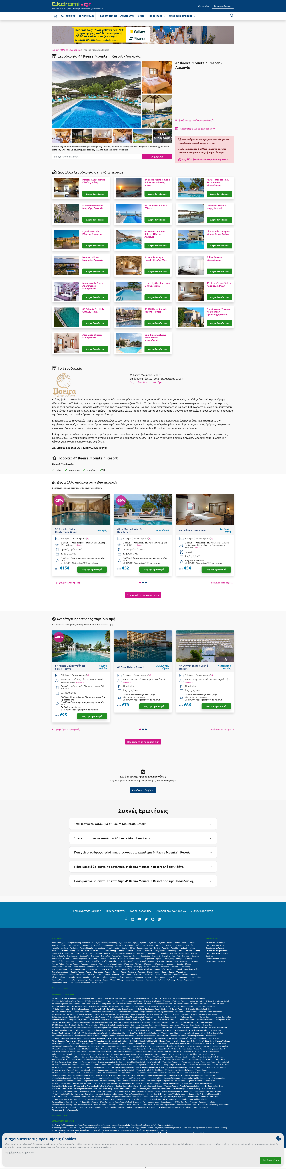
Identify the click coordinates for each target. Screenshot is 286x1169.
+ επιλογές (77, 545)
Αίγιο (184, 942)
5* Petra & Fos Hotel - (94, 310)
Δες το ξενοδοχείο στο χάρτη (146, 382)
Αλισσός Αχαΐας (75, 945)
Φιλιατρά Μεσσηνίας (125, 980)
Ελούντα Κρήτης (109, 950)
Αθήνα (169, 942)
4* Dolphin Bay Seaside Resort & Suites (151, 1009)
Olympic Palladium (195, 1080)
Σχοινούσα (172, 977)
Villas (141, 15)
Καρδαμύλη (84, 956)
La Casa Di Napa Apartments (63, 1051)
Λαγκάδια (95, 961)
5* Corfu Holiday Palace (61, 1011)
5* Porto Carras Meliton (128, 1011)
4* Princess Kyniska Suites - (154, 234)
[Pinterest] (153, 919)
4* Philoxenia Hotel (186, 1017)
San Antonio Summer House (100, 1051)
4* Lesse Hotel (123, 1014)
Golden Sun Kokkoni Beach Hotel (65, 1017)
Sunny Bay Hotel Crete (117, 1046)
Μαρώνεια (128, 964)
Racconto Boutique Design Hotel (104, 1043)
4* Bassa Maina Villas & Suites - (157, 182)
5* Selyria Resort (176, 1009)
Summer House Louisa (112, 1059)
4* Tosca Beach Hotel (142, 1003)
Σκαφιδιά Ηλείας (74, 977)
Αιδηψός (191, 942)
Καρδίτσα (95, 956)
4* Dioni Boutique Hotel (62, 1027)
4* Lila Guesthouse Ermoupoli (64, 1107)
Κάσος (135, 956)
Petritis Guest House (211, 1051)
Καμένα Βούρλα (58, 956)
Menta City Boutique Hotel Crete (168, 1091)
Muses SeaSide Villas (205, 1019)
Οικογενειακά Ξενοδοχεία (216, 958)
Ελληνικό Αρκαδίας (92, 950)
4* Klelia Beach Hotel (60, 1009)
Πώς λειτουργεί (115, 910)
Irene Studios (191, 1011)
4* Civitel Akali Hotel (211, 1072)
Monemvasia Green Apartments (65, 1110)
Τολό (198, 977)
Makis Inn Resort (195, 1067)
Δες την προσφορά (92, 569)
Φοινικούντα (151, 980)
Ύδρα (112, 980)
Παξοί (179, 969)
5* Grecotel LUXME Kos (161, 998)
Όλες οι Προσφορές (181, 15)
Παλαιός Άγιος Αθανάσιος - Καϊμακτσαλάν (148, 969)
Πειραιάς (141, 972)
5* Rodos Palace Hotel (186, 1019)
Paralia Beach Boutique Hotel (87, 1035)
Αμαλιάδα (98, 945)
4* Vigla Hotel (187, 1083)
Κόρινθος (112, 958)
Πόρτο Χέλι (80, 974)
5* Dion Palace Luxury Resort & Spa (146, 1006)
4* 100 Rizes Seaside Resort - (155, 310)
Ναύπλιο (174, 966)
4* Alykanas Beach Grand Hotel (170, 1011)
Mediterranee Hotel (90, 1049)
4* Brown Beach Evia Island (63, 1014)
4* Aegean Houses (126, 1083)
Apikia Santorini (120, 1078)
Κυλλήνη (188, 958)
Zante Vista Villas (151, 1096)
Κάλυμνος (195, 953)
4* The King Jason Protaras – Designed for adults (195, 1102)
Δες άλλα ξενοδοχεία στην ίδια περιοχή (204, 159)
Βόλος (132, 948)
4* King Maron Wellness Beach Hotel (90, 1046)
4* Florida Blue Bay (185, 1006)
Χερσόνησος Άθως (59, 982)
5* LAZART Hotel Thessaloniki (135, 1059)
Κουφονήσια (149, 958)
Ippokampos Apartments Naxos (166, 1083)
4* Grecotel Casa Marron (139, 998)
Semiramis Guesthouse (190, 1033)
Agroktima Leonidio (117, 1033)
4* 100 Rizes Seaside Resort (140, 1030)
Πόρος (71, 974)
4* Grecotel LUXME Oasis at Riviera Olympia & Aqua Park (130, 1017)
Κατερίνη (166, 956)
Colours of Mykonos (171, 1078)
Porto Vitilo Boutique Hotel (101, 1019)
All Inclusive (68, 15)
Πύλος (99, 974)
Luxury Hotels (108, 15)
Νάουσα (154, 966)
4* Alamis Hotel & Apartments (123, 1054)
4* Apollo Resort (171, 1086)
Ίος (91, 953)
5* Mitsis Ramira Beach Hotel (199, 1064)
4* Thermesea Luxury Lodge (162, 1064)
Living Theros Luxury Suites (146, 1072)
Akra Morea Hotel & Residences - (218, 182)
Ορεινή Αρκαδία (106, 969)
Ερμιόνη (130, 950)
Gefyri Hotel (220, 1059)
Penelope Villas (155, 1078)
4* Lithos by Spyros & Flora (133, 1080)
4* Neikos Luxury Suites (198, 1030)
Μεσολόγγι (148, 964)
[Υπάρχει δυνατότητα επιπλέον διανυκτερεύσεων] (88, 538)
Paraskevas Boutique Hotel (123, 1067)
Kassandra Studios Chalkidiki (90, 1107)
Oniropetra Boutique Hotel (142, 1025)
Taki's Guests (147, 1104)
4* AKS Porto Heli (79, 1006)
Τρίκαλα (72, 980)
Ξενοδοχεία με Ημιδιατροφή (217, 950)
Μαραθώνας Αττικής (114, 964)
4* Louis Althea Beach (101, 1096)
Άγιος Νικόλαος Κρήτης (128, 942)
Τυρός (105, 980)
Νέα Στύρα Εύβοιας (59, 969)
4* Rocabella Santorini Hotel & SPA (66, 1072)
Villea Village (210, 1075)
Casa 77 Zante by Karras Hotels (200, 1059)
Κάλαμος (173, 953)
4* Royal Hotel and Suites (181, 1049)
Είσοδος (205, 5)
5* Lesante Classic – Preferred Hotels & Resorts (133, 1091)
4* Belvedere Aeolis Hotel (180, 1043)
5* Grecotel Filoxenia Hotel (116, 998)
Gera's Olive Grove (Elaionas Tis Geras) (214, 1041)
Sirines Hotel (208, 1025)
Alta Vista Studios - (93, 336)
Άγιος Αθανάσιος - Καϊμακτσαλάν (80, 942)
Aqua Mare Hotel (175, 1075)
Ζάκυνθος (171, 950)
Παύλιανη (132, 972)
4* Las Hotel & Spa (123, 1049)
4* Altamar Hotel (203, 1017)
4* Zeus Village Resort (88, 1102)
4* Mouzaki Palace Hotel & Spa (104, 1011)
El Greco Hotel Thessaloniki (197, 1107)
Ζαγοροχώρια (159, 950)
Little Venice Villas (59, 1096)
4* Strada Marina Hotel (61, 1078)
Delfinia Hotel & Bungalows (127, 1086)
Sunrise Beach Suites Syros (212, 1086)
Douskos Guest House (82, 1078)
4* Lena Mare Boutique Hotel (189, 1072)
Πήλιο (163, 972)
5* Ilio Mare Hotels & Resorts (186, 1003)
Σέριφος (176, 974)
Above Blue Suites (120, 1027)
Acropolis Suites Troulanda (174, 1059)
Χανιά (179, 980)
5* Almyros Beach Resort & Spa (64, 1070)
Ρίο (123, 974)
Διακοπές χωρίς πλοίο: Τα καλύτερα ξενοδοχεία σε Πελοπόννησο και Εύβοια (142, 1125)
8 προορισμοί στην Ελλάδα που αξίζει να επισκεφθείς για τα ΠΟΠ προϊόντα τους (83, 1127)
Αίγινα (177, 942)
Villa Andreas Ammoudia (123, 1051)
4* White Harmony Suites (110, 1080)
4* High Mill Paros (223, 1019)
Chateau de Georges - (218, 233)
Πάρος (107, 972)
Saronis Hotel (162, 1035)
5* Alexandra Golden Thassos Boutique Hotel (92, 1027)
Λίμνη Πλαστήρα (181, 961)
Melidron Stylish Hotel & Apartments (141, 1107)
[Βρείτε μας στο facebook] (126, 919)
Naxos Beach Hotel (87, 1070)
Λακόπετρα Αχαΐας (109, 961)
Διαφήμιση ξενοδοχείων (171, 910)
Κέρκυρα (195, 956)
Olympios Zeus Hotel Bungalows (95, 1057)
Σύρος (162, 977)
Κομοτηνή (93, 958)
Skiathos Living (58, 1043)
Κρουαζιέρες (169, 958)
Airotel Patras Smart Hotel (212, 1033)
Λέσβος (151, 961)
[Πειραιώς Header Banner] (143, 34)
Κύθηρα (179, 958)
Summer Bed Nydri (154, 1094)
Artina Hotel (162, 1043)
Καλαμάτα (164, 953)
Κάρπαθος (105, 956)
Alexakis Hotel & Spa (92, 1059)
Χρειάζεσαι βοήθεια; (143, 790)
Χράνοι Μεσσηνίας (82, 982)
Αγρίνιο (162, 942)
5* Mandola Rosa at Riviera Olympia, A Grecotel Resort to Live (77, 998)
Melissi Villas (210, 1080)
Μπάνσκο (91, 966)
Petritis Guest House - (94, 181)
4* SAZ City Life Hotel (141, 1019)
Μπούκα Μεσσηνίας (105, 966)
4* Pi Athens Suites (101, 1054)
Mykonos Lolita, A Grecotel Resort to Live (204, 1094)
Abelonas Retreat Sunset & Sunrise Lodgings (129, 1099)
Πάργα (88, 972)
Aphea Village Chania (197, 1099)
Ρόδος (129, 974)
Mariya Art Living (59, 1075)
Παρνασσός (98, 972)
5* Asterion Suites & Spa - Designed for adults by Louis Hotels (121, 1075)
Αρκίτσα (64, 948)
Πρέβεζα (90, 974)
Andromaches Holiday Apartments (196, 1078)
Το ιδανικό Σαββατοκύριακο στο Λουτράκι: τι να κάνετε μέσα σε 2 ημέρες (81, 1125)
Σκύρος (105, 977)
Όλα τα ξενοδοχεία (59, 1115)
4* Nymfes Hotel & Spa (221, 1017)
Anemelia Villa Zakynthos (174, 1094)
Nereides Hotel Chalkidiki (129, 1104)
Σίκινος (55, 977)
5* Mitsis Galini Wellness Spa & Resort (67, 1001)
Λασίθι (130, 961)
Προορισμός (155, 15)
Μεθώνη (138, 964)
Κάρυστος (127, 956)
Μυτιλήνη (138, 966)
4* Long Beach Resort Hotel (217, 1001)
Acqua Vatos (199, 1049)
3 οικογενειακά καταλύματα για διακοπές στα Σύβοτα (143, 1133)
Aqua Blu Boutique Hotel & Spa (80, 1075)
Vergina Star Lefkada (192, 1051)
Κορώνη (121, 958)
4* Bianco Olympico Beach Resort (66, 1003)
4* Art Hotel (180, 1080)
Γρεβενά (184, 948)
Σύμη (156, 977)
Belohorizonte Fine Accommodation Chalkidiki (168, 1099)
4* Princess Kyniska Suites (139, 1046)
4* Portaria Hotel (200, 1027)
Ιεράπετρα (69, 953)
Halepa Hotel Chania (203, 1083)
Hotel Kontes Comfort (157, 1075)
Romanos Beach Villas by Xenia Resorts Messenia (72, 1104)
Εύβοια (138, 950)
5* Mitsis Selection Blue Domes (64, 1064)
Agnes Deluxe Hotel (118, 1057)
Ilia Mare (76, 1057)
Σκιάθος (86, 977)
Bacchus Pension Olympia (162, 1046)
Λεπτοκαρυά (141, 961)
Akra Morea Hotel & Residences (204, 1014)
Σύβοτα (148, 977)
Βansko (124, 948)
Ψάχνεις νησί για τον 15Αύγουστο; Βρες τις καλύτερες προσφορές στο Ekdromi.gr (135, 1130)
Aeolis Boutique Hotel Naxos (167, 1025)
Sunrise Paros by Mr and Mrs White (201, 1088)
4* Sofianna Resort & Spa (79, 1096)
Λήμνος (169, 961)
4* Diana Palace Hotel (218, 1027)
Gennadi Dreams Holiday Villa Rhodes (213, 1104)
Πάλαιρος (171, 969)
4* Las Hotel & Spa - (155, 207)
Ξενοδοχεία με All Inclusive (217, 953)
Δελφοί (55, 950)
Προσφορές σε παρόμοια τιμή (143, 741)
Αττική (109, 948)
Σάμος (157, 974)
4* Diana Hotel (181, 1030)
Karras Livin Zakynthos (84, 1094)
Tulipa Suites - (214, 258)
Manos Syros (214, 1038)
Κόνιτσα (103, 958)
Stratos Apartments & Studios (110, 1062)
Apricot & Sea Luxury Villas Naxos (109, 1094)
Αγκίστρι (143, 942)
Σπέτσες (129, 977)
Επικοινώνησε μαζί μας (87, 910)
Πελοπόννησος (153, 972)
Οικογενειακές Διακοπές (215, 961)
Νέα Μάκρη (185, 966)
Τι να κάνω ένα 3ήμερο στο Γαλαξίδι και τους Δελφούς (205, 1127)
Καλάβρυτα (152, 953)
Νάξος (146, 966)
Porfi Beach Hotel (104, 1091)
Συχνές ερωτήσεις (202, 910)
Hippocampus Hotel (105, 1070)
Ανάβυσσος (140, 945)
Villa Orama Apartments (163, 1057)
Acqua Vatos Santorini (146, 1035)
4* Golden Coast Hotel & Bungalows (96, 1003)
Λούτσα (94, 964)
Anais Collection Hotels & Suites (210, 1057)
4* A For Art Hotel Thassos (118, 1038)
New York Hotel (153, 1062)
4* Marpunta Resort (122, 1019)
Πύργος (107, 974)
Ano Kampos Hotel (59, 1059)
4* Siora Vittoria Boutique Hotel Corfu (143, 1033)
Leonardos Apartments (163, 1030)
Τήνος (192, 977)
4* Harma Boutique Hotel (176, 1067)
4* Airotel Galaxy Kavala (190, 1025)
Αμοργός (119, 945)
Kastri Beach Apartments (164, 1104)
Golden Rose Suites (178, 1035)
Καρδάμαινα (72, 956)
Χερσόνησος (189, 980)
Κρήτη (158, 958)
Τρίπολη (97, 980)
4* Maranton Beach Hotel (119, 1006)
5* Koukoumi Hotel (221, 1064)
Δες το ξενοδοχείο (95, 193)
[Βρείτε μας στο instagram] (133, 919)
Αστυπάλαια (100, 948)
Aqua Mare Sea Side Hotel (203, 1043)
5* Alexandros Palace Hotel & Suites (117, 1072)
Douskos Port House (182, 1027)
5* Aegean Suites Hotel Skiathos (208, 1091)
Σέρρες (185, 974)
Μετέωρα (169, 964)
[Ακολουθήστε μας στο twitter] (146, 919)
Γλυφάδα (174, 948)
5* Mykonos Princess (73, 1067)
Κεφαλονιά (56, 958)
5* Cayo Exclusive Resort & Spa (64, 1062)
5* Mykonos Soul (218, 1078)
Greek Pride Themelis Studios (79, 1054)
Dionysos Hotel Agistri (194, 1075)
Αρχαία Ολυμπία (86, 948)
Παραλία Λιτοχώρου (60, 972)
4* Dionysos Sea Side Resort (85, 1088)
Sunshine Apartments (125, 1035)
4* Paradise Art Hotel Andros (93, 1017)
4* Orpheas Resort (87, 1091)
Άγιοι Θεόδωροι (58, 942)
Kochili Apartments (196, 1035)
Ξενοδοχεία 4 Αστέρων (215, 945)
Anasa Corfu (210, 1067)
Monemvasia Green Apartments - (92, 286)
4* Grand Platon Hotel (98, 1006)
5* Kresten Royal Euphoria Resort (179, 1070)
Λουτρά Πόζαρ (58, 964)
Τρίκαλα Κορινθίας (84, 980)
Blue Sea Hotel (207, 1022)
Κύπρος (80, 961)
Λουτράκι (84, 964)
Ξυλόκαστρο (92, 969)
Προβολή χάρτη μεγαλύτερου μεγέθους (193, 120)
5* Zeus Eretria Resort (122, 1003)
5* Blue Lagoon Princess (205, 1006)
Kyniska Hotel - (92, 233)
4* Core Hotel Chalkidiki (145, 1043)
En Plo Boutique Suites (102, 1078)
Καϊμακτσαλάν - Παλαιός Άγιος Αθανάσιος (129, 953)
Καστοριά (156, 956)
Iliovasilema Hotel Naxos (62, 1088)
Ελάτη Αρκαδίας (76, 950)
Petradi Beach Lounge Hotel (84, 1083)
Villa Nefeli (180, 1064)
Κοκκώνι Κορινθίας (79, 958)
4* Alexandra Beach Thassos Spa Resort (94, 1041)
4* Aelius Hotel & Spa (169, 1033)
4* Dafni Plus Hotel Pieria (62, 1094)
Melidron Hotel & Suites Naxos (202, 1054)
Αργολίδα (180, 945)
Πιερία (171, 972)
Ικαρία (85, 953)
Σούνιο (113, 977)
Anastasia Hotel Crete (210, 1096)
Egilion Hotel (80, 1030)
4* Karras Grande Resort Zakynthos (114, 1025)
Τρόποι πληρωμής (140, 910)
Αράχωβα (170, 945)
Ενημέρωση (157, 156)
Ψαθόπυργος (97, 982)
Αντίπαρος (160, 945)
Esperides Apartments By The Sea (174, 1054)
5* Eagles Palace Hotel (108, 1083)
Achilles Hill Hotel (119, 1030)
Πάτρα (123, 972)
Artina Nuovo (57, 1067)
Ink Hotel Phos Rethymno (98, 1099)
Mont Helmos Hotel (218, 1030)
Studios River (180, 1046)
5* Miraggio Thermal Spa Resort (143, 1027)
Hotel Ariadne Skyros (141, 1088)
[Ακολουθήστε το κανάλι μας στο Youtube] (139, 919)
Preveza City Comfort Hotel (140, 1057)
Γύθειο (192, 948)
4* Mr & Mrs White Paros (148, 1054)
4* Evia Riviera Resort (61, 1006)
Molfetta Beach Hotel (137, 1078)
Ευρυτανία (148, 950)
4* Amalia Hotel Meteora (62, 1030)
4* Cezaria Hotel (165, 1027)
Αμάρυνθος (109, 945)
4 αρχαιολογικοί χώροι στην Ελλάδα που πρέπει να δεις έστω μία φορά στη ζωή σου (85, 1133)
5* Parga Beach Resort (216, 1049)
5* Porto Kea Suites (87, 1062)
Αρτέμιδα (73, 948)
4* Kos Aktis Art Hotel (125, 1070)
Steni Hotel (81, 1051)
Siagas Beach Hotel (148, 1011)
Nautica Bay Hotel (196, 1001)
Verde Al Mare (155, 1059)
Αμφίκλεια (129, 945)
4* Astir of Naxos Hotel (61, 1083)
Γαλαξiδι (165, 948)
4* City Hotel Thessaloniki (62, 1035)
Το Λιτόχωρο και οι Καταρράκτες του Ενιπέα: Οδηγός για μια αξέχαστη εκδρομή (149, 1127)
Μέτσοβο (179, 964)
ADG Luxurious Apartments (98, 1030)
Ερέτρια (121, 950)
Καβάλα (107, 953)
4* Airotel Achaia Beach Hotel (212, 1003)
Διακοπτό (64, 950)
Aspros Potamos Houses (134, 1094)
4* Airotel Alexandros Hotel (199, 1046)
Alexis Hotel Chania (167, 1072)
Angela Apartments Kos (189, 1086)
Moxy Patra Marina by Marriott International (132, 1022)
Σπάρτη (121, 977)
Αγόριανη (152, 942)
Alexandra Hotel (107, 1049)
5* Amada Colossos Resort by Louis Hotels (69, 1099)
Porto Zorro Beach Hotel (105, 1014)
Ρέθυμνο (115, 974)
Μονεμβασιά (57, 966)
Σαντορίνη (167, 974)
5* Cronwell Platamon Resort (174, 1001)
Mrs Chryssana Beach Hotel (187, 1022)
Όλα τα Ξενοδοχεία (71, 49)
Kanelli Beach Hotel (82, 1011)
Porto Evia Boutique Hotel (163, 1019)
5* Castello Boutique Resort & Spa (150, 1067)
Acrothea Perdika (119, 1041)
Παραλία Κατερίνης (191, 969)
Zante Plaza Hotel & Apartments (120, 1009)
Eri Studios (221, 1067)
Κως (87, 961)
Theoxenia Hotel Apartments (210, 1011)
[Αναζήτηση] (232, 15)
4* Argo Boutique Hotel (123, 1064)
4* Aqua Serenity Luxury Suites (172, 1096)
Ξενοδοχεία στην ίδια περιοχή (143, 594)
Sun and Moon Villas (144, 1051)
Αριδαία (189, 945)
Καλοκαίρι (87, 15)
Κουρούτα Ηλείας (134, 958)
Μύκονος (118, 966)
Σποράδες (139, 977)
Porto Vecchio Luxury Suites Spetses (157, 1102)
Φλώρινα (139, 980)
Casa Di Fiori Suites (144, 1083)
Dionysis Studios (108, 1035)
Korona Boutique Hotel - (156, 258)
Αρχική (55, 49)
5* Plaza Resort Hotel (102, 1064)
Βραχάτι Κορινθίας (144, 948)
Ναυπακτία (164, 966)
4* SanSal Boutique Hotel (134, 1062)
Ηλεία (180, 950)
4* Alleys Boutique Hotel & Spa (171, 1107)
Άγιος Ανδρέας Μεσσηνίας (106, 942)
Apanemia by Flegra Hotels (163, 1022)
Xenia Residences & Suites (151, 1086)
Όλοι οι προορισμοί (60, 988)
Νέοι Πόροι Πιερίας (77, 969)
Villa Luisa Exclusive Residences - (155, 337)
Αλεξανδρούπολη (59, 945)
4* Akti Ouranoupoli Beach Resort (66, 1049)
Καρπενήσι (116, 956)
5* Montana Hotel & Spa (132, 1001)
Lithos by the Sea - (157, 284)
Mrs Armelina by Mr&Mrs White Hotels (114, 1088)
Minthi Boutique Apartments (64, 1041)
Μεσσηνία (159, 964)
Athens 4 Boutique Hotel (185, 1057)
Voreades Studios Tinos (186, 1104)
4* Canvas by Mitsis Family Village (149, 1070)
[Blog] (159, 919)
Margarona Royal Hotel (78, 1019)
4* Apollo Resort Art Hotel (166, 1038)
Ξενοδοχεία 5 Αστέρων (215, 942)
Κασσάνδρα (145, 956)
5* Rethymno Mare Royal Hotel (64, 1091)
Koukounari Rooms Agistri (62, 1046)
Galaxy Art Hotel (126, 1043)
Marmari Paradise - (93, 207)
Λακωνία (122, 961)
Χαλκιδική (171, 980)
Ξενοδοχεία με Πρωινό (215, 948)
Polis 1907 (188, 1091)
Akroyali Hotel (91, 1025)
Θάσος (197, 950)
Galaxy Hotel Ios (58, 1054)
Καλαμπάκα (184, 953)
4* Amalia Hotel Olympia (102, 1022)
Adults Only (127, 15)
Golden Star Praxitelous (61, 1022)
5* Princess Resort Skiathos (77, 1043)
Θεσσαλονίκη (57, 953)
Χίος (71, 982)
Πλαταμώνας (181, 972)
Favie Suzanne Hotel (82, 1022)
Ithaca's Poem (164, 1041)
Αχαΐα (117, 948)
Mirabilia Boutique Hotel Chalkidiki (143, 1041)
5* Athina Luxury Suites (189, 1062)
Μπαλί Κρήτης (79, 966)
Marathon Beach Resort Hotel (185, 1041)
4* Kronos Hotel (98, 1009)
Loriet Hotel (221, 1043)
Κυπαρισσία (70, 961)
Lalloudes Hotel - (216, 207)
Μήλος (188, 964)
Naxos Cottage (179, 1088)
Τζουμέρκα (182, 977)
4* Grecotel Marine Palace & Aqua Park (189, 998)
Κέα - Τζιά (176, 956)
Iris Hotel (76, 1033)
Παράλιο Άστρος (77, 972)
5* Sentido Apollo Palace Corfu (96, 1067)
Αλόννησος (87, 945)
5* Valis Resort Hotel (93, 1001)
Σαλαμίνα (137, 974)
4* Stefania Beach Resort (165, 1017)
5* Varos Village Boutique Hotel (160, 1080)
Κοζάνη (66, 958)
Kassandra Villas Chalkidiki (114, 1107)
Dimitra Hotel (193, 1096)
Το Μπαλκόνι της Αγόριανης (94, 1038)
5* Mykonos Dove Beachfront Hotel (66, 1080)
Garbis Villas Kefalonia (61, 1033)
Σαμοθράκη (148, 974)
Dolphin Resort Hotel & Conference (126, 1096)
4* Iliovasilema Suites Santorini (94, 1033)
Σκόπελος (96, 977)
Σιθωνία (193, 974)
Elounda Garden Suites (92, 1072)
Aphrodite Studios (220, 1046)
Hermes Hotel (223, 1062)
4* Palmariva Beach (84, 1014)
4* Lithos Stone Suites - (219, 284)
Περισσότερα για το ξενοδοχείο (195, 128)
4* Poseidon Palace (112, 1001)
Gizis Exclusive (85, 1064)
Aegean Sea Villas (91, 1080)
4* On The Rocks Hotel (161, 1088)
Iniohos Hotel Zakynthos (62, 1086)
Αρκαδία (55, 948)
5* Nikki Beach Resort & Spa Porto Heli (68, 1025)
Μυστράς (128, 966)
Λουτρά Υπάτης (72, 964)
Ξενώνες (209, 956)
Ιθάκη (78, 953)
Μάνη (101, 964)
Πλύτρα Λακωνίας (59, 974)
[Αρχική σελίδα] (55, 16)
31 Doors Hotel (76, 1059)
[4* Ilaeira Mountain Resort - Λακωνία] (96, 93)
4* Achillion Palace (169, 1062)
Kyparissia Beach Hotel (159, 1049)
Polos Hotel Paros (208, 1062)
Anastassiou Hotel (140, 1049)
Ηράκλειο (188, 950)
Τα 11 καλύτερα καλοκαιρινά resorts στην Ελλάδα (185, 1133)
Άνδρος (150, 945)
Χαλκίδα (161, 980)
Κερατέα (185, 956)
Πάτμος (115, 972)
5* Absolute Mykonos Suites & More (66, 1038)
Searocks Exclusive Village (142, 1038)
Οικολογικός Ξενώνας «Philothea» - (219, 311)
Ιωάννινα (98, 953)
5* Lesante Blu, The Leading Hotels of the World (93, 1086)
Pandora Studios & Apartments (64, 1102)
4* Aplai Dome (201, 1070)
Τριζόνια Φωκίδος (59, 980)
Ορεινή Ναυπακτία (122, 969)
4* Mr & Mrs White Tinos (157, 1014)
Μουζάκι (67, 966)
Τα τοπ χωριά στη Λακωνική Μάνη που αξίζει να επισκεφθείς (76, 1130)
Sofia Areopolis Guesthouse (105, 1104)
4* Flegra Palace (142, 1064)
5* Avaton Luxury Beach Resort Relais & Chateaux (120, 1102)
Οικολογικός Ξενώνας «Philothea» (192, 1038)
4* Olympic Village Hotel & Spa (198, 1009)
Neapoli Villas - (92, 258)
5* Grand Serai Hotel (152, 1001)
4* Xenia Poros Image (80, 1009)
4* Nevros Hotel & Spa (61, 1057)
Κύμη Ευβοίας (57, 961)
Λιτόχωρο (194, 961)
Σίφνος (63, 977)
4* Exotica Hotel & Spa (163, 1003)
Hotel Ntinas (211, 1035)
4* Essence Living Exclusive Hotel (167, 1051)
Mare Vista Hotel (138, 1014)
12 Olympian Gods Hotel (179, 1014)
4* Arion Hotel (169, 1006)
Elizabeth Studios (59, 1019)
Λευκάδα (160, 961)
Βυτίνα (157, 948)
